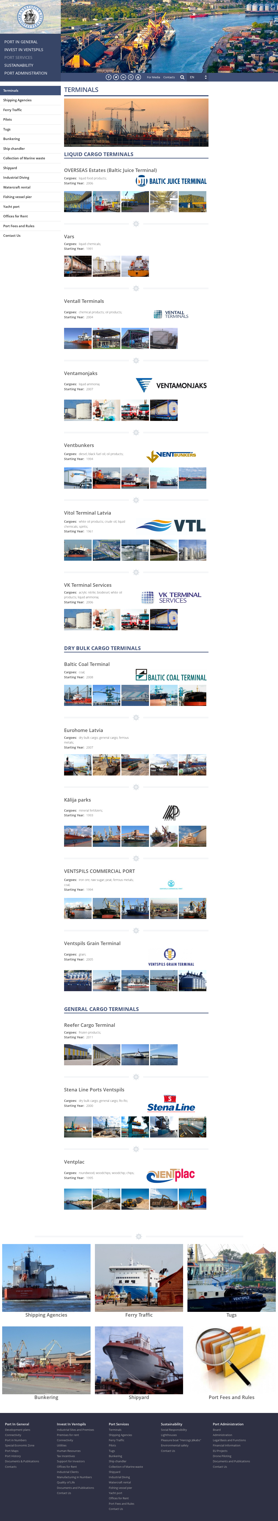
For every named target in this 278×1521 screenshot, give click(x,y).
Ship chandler (14, 148)
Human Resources (69, 1450)
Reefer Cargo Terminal (89, 1025)
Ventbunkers (79, 445)
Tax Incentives (66, 1456)
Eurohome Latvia (83, 730)
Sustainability (18, 65)
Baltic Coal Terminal (87, 664)
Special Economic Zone (19, 1445)
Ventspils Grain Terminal (92, 943)
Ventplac (74, 1161)
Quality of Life (66, 1482)
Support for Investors (71, 1461)
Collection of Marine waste (24, 158)
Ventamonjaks (81, 373)
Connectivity (13, 1434)
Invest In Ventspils (23, 49)
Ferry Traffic (12, 110)
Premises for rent (68, 1434)
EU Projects (220, 1450)
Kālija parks (77, 799)
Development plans (17, 1429)
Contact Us (11, 235)
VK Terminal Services (88, 585)
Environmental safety (175, 1445)
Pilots (7, 119)
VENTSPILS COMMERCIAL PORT (99, 871)
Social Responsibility (174, 1429)
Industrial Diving (16, 177)
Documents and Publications (75, 1487)
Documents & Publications (22, 1461)
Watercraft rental (16, 187)
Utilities (61, 1445)
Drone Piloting (222, 1456)
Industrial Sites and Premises (75, 1429)
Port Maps (11, 1450)
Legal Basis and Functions (229, 1440)
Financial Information (226, 1445)
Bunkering (11, 139)
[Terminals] (136, 144)
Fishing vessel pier (17, 197)
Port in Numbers (15, 1440)
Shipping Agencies (17, 100)
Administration (222, 1434)
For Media (153, 77)
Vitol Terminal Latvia (87, 512)
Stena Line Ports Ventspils (94, 1089)
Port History (13, 1456)
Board (217, 1429)
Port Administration (25, 73)
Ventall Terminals (84, 301)
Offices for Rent (15, 216)
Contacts (169, 77)
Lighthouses (169, 1434)
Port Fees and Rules (18, 226)
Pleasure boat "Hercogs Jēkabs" (181, 1440)
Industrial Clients (68, 1471)
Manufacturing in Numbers (74, 1477)
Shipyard (10, 168)
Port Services (18, 57)
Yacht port (11, 206)
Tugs (6, 129)
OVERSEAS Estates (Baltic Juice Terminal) (110, 170)
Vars (69, 236)
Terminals (10, 90)
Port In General (21, 41)
